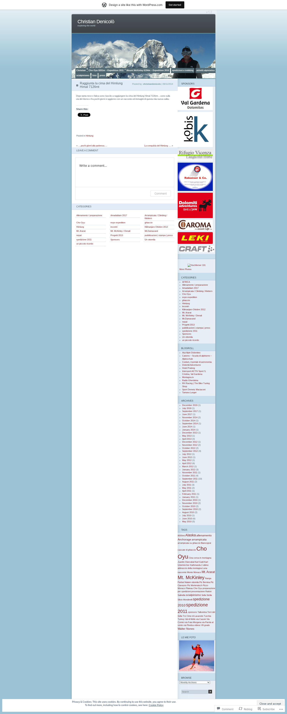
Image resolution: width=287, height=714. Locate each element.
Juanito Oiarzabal (186, 562)
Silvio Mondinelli (185, 599)
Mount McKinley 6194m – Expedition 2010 (148, 70)
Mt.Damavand (151, 231)
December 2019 (189, 405)
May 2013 (187, 436)
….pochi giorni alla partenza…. (92, 145)
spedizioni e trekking (182, 70)
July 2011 (186, 485)
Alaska (190, 535)
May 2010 (187, 521)
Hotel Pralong (188, 368)
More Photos (185, 269)
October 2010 (188, 506)
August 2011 (188, 481)
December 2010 (189, 500)
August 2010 (188, 512)
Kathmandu (195, 565)
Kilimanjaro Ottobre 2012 (156, 227)
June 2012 (187, 457)
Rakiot (208, 591)
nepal (78, 235)
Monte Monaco (194, 572)
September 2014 (190, 423)
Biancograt (206, 543)
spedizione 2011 (84, 239)
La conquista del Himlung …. (157, 145)
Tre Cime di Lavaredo (193, 616)
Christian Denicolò (96, 21)
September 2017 (190, 411)
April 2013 (187, 439)
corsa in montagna (202, 558)
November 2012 (189, 445)
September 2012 (190, 451)
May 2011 (186, 488)
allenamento (204, 535)
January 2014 (188, 430)
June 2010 (187, 518)
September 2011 (190, 479)
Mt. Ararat (81, 231)
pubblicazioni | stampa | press (159, 235)
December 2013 (189, 432)
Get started (175, 4)
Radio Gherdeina (190, 380)
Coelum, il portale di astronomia (197, 362)
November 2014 (189, 417)
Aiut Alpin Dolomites (191, 352)
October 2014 (188, 420)
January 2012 (188, 469)
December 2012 (189, 442)
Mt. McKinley (191, 577)
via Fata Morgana (193, 622)
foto (94, 75)
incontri (114, 227)
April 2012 (187, 463)
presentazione (198, 591)
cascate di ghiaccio (187, 550)
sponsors (192, 612)
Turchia (207, 616)
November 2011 (189, 472)
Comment (160, 193)
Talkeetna (202, 612)
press (102, 75)
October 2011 (188, 475)
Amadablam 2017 (119, 215)
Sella (203, 595)
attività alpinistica (205, 70)
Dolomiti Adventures (191, 365)
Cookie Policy (156, 705)
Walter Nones (186, 628)
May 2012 (187, 460)
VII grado (205, 625)
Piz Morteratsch (194, 585)
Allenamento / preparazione (89, 215)
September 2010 (190, 509)
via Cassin (201, 619)
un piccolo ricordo (84, 243)
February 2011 (189, 494)
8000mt (181, 535)
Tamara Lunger (189, 392)
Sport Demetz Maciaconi (193, 389)
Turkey (181, 619)
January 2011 (188, 497)
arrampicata (199, 539)
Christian (81, 70)
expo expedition (118, 222)
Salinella (181, 595)
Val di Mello (190, 619)
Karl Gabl (199, 562)
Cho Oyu (80, 222)
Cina (191, 558)
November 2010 (189, 503)
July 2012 (186, 454)
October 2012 (188, 448)
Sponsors (115, 239)
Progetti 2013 (117, 235)
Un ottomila (150, 239)
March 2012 (187, 466)
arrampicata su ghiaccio (189, 543)
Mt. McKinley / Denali (120, 231)
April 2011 (186, 491)
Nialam (187, 582)
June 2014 (187, 426)
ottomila (195, 582)
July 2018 (186, 408)
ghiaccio (148, 222)
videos (197, 625)
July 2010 (186, 515)
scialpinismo (82, 75)
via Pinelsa (189, 625)
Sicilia (209, 595)
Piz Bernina (204, 582)
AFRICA (186, 282)
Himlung (89, 136)
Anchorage (184, 539)
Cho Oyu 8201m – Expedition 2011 (106, 70)
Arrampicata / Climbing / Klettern (156, 217)
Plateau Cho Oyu (194, 588)
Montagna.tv (188, 377)
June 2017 (187, 414)
